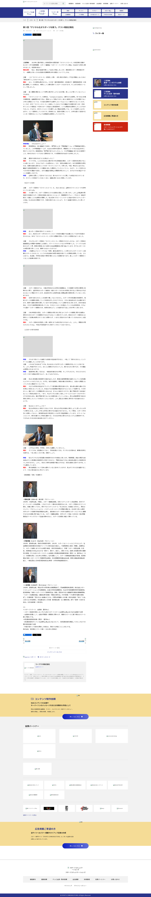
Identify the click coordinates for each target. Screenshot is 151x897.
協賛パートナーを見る (30, 815)
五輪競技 (67, 14)
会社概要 (98, 3)
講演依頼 (77, 3)
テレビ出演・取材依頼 (88, 3)
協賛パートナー (114, 3)
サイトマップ (68, 886)
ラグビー (94, 11)
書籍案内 (71, 3)
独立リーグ (121, 14)
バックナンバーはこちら (54, 652)
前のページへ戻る (54, 648)
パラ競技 (81, 14)
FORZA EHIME (108, 14)
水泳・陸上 (108, 11)
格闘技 (121, 11)
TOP (24, 20)
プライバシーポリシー (80, 886)
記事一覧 (32, 20)
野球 (68, 11)
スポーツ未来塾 (59, 30)
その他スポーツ (94, 14)
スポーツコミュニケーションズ (43, 30)
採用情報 (105, 3)
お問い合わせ (124, 3)
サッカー (81, 11)
